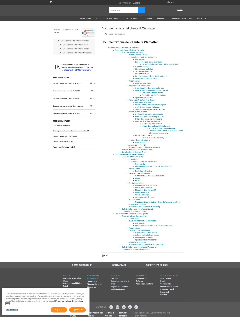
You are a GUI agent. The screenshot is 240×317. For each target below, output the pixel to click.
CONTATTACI (119, 265)
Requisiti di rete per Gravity (152, 93)
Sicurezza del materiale (144, 69)
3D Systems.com (125, 3)
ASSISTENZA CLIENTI (157, 265)
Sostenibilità (165, 284)
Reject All (58, 310)
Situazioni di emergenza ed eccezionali (150, 109)
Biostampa (91, 287)
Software (139, 281)
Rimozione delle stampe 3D (145, 190)
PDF (106, 255)
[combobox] (124, 10)
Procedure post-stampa (137, 112)
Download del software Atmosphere (136, 249)
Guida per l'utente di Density (132, 157)
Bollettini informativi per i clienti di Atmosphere (139, 247)
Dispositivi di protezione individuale (148, 62)
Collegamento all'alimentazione (147, 235)
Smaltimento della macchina (146, 79)
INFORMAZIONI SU (169, 275)
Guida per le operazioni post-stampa (149, 114)
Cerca (141, 10)
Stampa (163, 294)
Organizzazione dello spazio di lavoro (149, 88)
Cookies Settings (12, 310)
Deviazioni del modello (143, 171)
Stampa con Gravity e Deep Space (141, 100)
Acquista (136, 3)
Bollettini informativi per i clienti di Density (138, 209)
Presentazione (134, 81)
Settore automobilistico (72, 283)
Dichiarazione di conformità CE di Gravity (144, 147)
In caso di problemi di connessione (162, 128)
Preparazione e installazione (139, 86)
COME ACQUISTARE (82, 265)
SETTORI (66, 275)
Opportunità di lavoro (169, 286)
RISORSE (115, 275)
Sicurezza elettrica (142, 74)
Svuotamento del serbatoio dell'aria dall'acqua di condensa (157, 202)
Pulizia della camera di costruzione (148, 119)
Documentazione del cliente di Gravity (129, 50)
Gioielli (65, 286)
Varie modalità (140, 143)
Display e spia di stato (143, 83)
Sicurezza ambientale (143, 71)
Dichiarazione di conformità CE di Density (144, 207)
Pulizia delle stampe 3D (144, 188)
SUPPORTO (141, 275)
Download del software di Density (135, 211)
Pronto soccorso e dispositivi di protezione (151, 76)
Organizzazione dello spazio (146, 233)
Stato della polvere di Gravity (153, 138)
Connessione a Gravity (144, 237)
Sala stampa (165, 278)
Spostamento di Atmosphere (146, 240)
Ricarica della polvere (143, 135)
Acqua (137, 178)
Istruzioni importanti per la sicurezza (142, 57)
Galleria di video (118, 289)
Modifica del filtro (142, 192)
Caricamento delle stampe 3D (146, 185)
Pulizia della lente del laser (152, 124)
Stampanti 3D (141, 278)
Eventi (163, 281)
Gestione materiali (142, 67)
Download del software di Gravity (134, 152)
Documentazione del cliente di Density (129, 154)
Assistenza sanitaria (144, 284)
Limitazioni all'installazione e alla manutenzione (160, 64)
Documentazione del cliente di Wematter (123, 48)
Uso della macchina (136, 183)
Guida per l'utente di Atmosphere (134, 216)
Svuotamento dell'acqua (144, 197)
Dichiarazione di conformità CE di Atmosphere (146, 245)
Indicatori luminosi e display (139, 140)
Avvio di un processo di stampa (147, 107)
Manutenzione (134, 200)
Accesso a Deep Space (143, 102)
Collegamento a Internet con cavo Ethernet (151, 90)
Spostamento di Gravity (144, 98)
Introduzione (133, 159)
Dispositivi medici (94, 284)
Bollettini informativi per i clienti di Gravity (138, 150)
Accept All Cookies (77, 310)
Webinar (114, 278)
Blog (113, 284)
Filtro (137, 181)
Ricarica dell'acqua (142, 195)
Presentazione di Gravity (137, 55)
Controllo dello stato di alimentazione (149, 121)
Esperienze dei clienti (120, 281)
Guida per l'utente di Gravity (132, 53)
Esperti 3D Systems (119, 286)
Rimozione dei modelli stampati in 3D (149, 117)
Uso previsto (140, 60)
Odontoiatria (92, 281)
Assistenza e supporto (137, 145)
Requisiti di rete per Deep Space (154, 95)
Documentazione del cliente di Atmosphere (131, 214)
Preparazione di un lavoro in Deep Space (150, 105)
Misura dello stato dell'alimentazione (156, 126)
